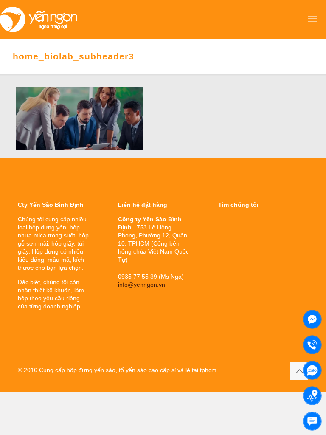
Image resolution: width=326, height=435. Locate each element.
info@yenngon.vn (141, 284)
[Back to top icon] (299, 371)
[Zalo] (312, 370)
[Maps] (312, 395)
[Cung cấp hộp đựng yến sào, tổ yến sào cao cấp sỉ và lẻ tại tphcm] (38, 19)
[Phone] (312, 344)
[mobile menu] (312, 19)
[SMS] (312, 421)
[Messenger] (312, 319)
